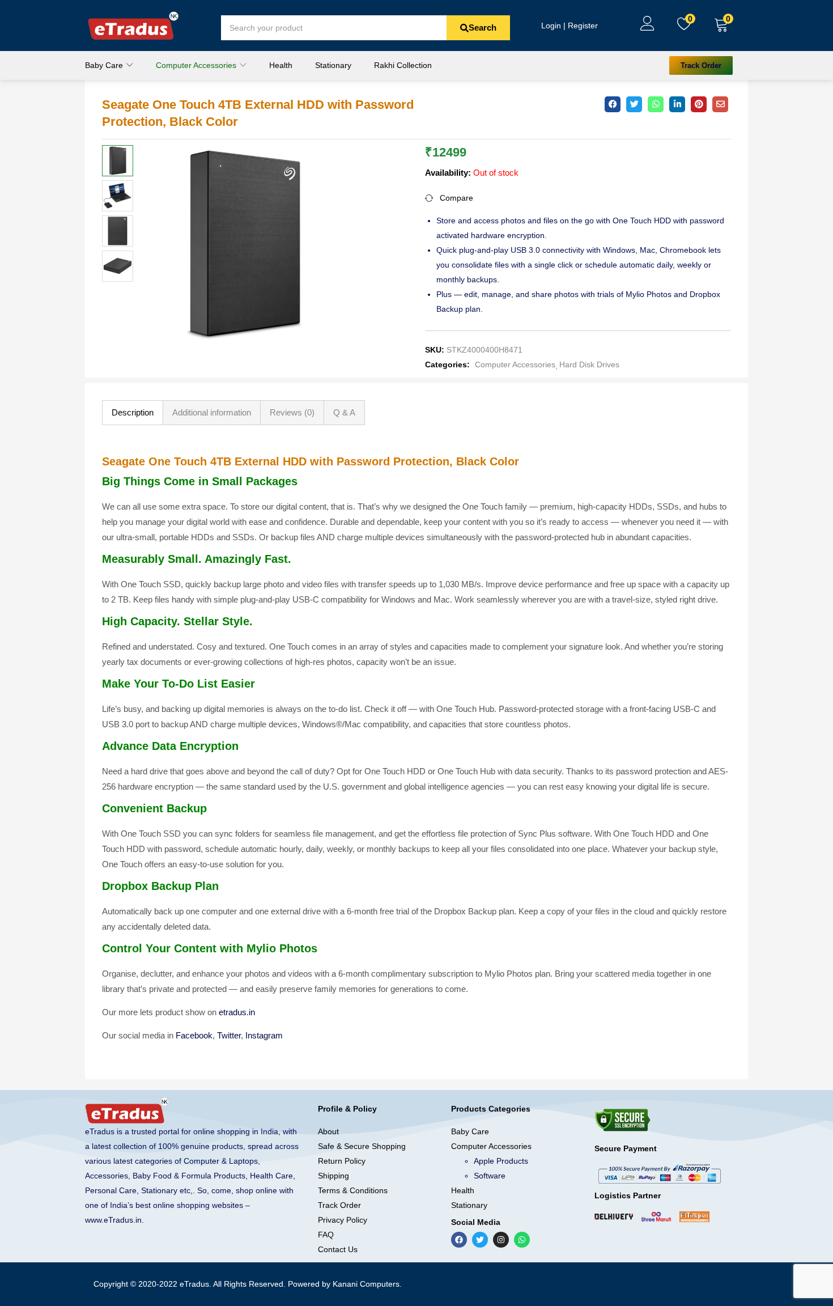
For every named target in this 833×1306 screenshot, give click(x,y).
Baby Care (105, 65)
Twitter (229, 1035)
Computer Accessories (197, 65)
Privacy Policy (342, 1219)
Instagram (264, 1035)
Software (489, 1175)
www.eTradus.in (113, 1219)
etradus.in (237, 1012)
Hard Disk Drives (589, 364)
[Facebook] (459, 1240)
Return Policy (342, 1160)
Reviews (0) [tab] (292, 412)
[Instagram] (501, 1240)
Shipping (333, 1175)
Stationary (333, 65)
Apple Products (501, 1160)
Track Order (339, 1205)
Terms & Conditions (353, 1190)
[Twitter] (480, 1240)
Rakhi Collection (403, 65)
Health (280, 65)
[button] (721, 25)
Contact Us (338, 1249)
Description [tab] (133, 412)
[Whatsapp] (522, 1240)
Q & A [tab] (344, 412)
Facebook (194, 1035)
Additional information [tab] (211, 412)
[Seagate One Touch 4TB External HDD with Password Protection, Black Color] (612, 104)
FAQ (326, 1234)
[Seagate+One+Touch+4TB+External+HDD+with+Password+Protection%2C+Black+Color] (634, 104)
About (328, 1131)
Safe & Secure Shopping (362, 1146)
